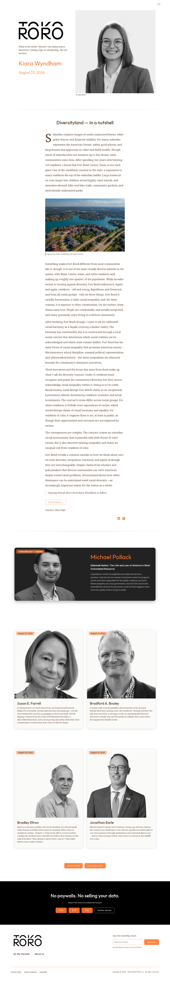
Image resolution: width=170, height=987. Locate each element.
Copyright (43, 972)
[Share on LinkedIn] (118, 518)
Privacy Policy (137, 947)
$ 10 (87, 910)
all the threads (73, 865)
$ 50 (61, 910)
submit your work (95, 865)
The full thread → (55, 502)
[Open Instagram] (123, 519)
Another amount (104, 910)
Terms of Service (30, 972)
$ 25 (74, 910)
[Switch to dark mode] (159, 4)
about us (39, 953)
